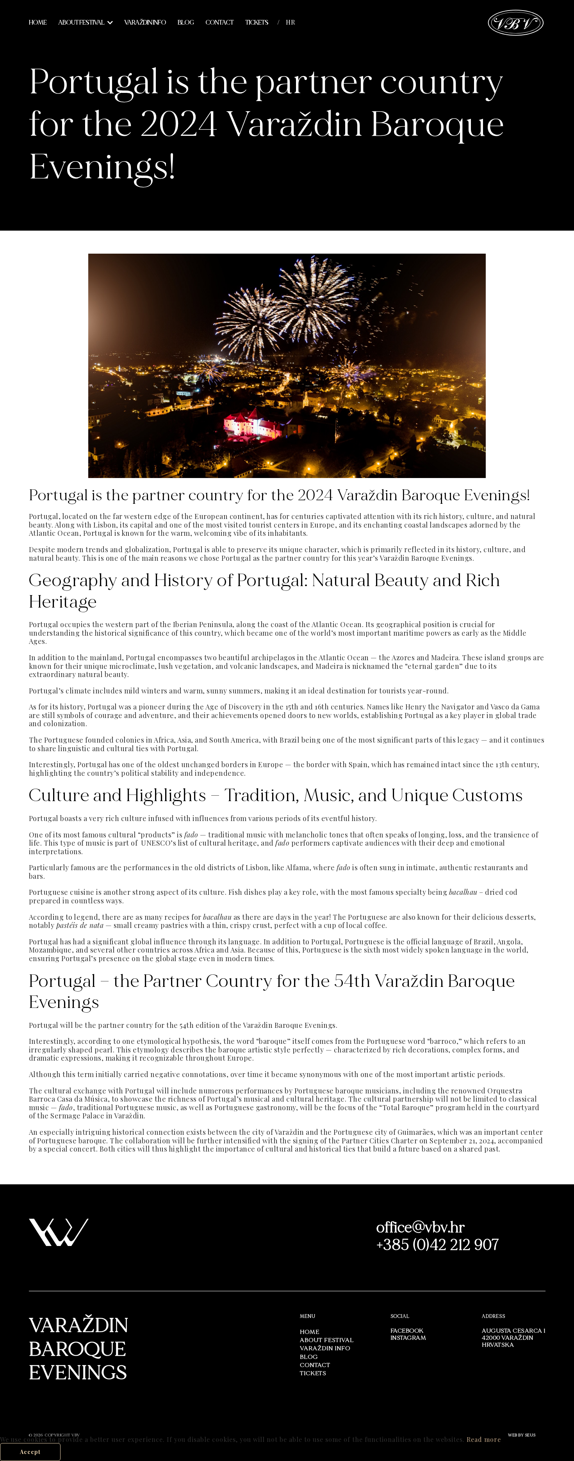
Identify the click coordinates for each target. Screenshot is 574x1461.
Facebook (407, 1331)
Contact (219, 23)
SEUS (530, 1435)
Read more (484, 1439)
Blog (186, 23)
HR (290, 22)
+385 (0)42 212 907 (437, 1245)
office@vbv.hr (420, 1227)
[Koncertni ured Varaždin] (516, 22)
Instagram (408, 1338)
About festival (81, 23)
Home (37, 23)
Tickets (256, 23)
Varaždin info (145, 23)
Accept (30, 1452)
